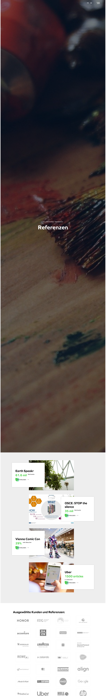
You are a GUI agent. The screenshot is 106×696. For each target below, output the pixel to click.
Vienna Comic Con (27, 539)
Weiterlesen (24, 480)
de (91, 3)
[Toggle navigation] (98, 3)
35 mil (69, 511)
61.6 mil (21, 475)
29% (18, 543)
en (88, 3)
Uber (68, 572)
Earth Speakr (24, 471)
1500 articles (74, 576)
